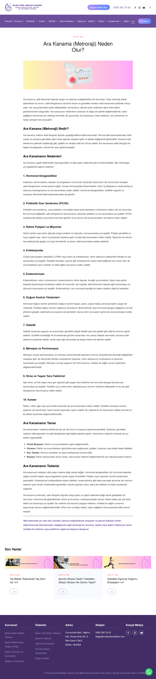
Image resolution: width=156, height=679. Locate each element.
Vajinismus (82, 21)
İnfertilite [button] (52, 21)
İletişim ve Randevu (14, 661)
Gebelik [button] (91, 21)
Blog (133, 21)
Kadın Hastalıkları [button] (66, 21)
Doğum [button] (101, 21)
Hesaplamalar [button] (113, 21)
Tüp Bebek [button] (30, 21)
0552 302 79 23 (103, 632)
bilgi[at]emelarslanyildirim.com (110, 636)
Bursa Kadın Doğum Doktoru (14, 635)
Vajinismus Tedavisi (44, 643)
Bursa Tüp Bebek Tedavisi (47, 633)
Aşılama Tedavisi (43, 638)
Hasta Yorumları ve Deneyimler (14, 653)
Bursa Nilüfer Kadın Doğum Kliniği (14, 644)
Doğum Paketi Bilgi (98, 7)
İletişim (126, 21)
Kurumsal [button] (18, 21)
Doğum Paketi (42, 658)
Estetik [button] (41, 21)
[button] (150, 7)
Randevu (145, 21)
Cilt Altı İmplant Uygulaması (42, 650)
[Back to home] (24, 7)
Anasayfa (8, 21)
